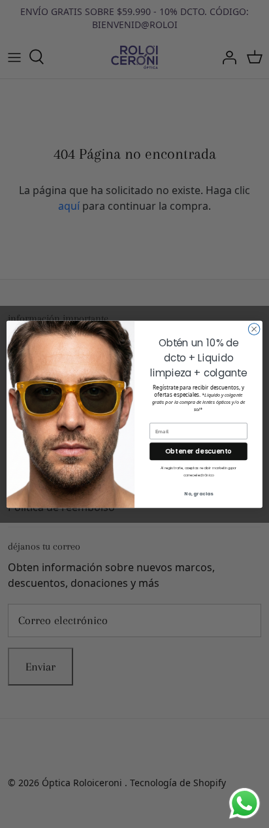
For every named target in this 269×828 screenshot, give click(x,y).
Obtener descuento (198, 450)
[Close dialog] (254, 329)
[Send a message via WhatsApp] (244, 803)
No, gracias (198, 493)
